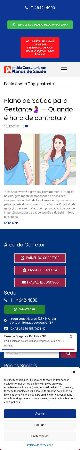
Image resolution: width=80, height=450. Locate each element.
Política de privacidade (40, 445)
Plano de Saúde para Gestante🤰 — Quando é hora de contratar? (38, 109)
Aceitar (40, 413)
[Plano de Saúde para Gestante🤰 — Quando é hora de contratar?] (40, 159)
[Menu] (64, 69)
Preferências (40, 436)
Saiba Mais (11, 223)
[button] (74, 372)
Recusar (40, 425)
